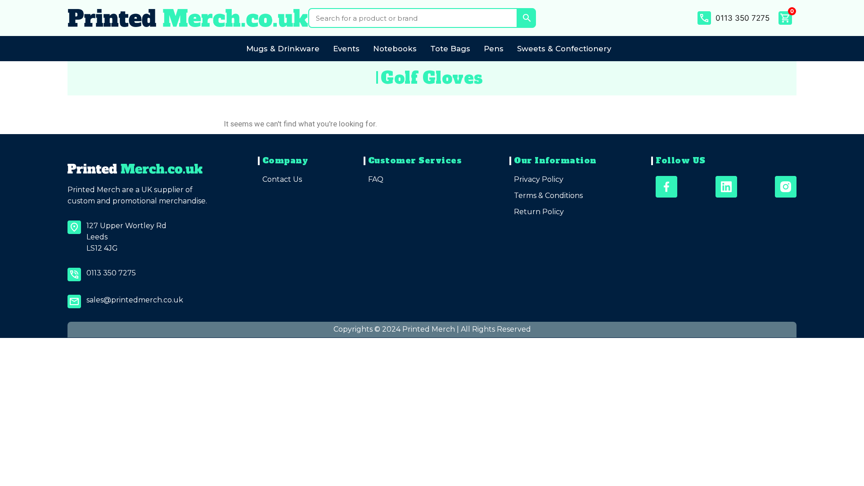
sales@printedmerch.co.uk (134, 300)
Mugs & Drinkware (283, 48)
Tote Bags (450, 48)
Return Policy (539, 211)
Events (346, 48)
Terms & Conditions (548, 195)
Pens (494, 48)
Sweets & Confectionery (564, 48)
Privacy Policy (538, 179)
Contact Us (282, 179)
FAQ (375, 179)
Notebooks (395, 48)
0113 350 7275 (743, 18)
